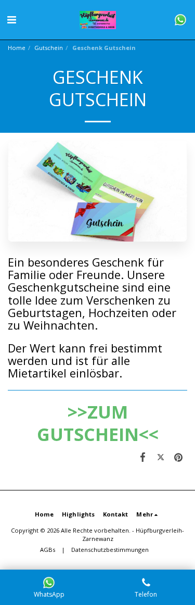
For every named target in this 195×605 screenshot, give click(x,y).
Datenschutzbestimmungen (110, 549)
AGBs (47, 549)
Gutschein (48, 48)
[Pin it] (178, 456)
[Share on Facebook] (142, 456)
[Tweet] (161, 456)
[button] (11, 19)
